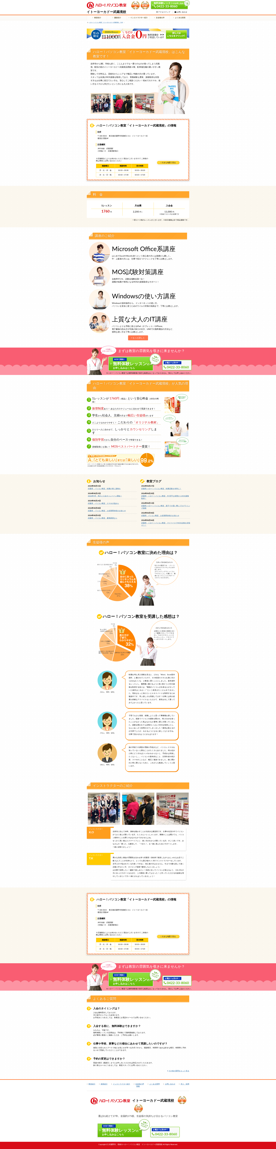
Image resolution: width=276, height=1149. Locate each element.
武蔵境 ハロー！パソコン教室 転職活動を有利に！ (161, 489)
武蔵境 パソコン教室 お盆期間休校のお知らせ (107, 511)
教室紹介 (92, 1084)
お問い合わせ (182, 12)
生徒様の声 (139, 1084)
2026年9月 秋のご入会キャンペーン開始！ (105, 496)
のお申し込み (168, 5)
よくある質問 (154, 1084)
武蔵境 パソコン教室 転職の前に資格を (104, 489)
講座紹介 (104, 1084)
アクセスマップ (164, 12)
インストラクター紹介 (121, 1084)
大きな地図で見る (169, 162)
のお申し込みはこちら (131, 363)
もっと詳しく (139, 338)
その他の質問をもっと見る (179, 1071)
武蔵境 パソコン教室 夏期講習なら (102, 518)
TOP (106, 22)
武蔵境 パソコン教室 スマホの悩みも (103, 503)
